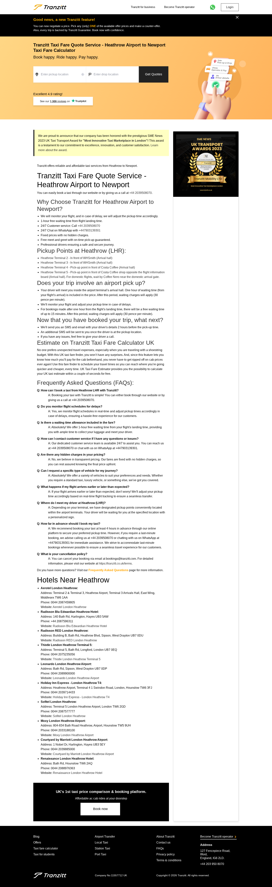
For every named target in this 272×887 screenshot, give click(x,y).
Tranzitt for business (143, 7)
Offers (37, 842)
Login (230, 7)
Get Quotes (153, 74)
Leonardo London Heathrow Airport (76, 678)
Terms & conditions (168, 860)
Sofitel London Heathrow (69, 716)
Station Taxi (102, 848)
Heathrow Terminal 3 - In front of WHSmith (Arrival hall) (76, 262)
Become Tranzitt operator (179, 7)
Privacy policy (165, 854)
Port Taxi (100, 854)
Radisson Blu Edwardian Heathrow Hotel (80, 626)
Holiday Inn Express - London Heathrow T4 (81, 697)
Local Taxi (101, 842)
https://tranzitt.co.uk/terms (115, 563)
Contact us (163, 842)
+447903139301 (89, 230)
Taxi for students (44, 854)
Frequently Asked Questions (108, 570)
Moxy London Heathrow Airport (73, 735)
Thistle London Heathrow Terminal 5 (76, 659)
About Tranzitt (165, 836)
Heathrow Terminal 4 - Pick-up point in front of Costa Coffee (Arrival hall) (88, 267)
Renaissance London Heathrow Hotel (77, 772)
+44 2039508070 (140, 192)
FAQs (160, 848)
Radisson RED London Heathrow (75, 640)
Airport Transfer (105, 836)
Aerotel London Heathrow (69, 607)
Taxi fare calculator (45, 848)
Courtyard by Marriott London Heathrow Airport (83, 754)
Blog (36, 836)
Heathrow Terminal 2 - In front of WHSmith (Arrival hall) (76, 258)
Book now (100, 809)
